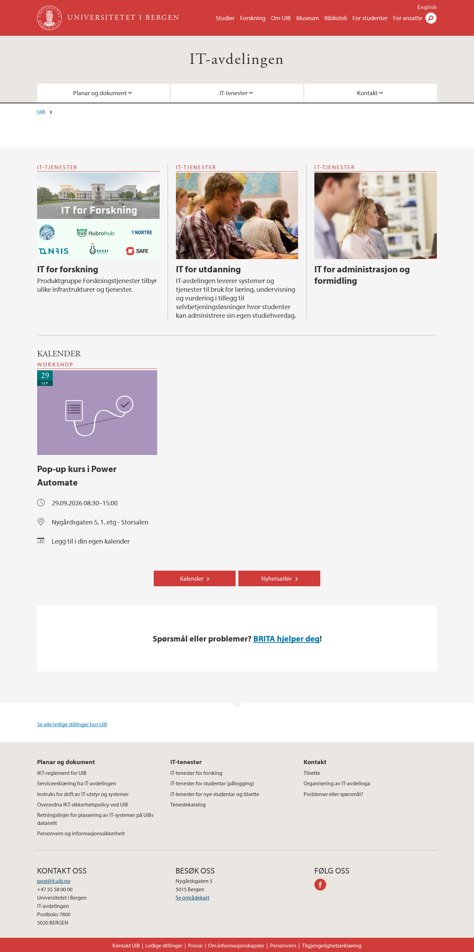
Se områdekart (192, 897)
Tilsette (312, 772)
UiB (41, 111)
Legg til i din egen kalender (91, 541)
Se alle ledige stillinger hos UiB (72, 724)
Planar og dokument (100, 93)
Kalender (191, 578)
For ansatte (407, 18)
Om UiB (281, 18)
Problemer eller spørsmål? (333, 793)
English (427, 6)
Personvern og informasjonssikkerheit (81, 833)
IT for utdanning (208, 269)
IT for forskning (67, 269)
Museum (307, 18)
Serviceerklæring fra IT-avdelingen (76, 783)
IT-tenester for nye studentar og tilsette (214, 793)
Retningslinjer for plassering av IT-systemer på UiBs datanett (95, 818)
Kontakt (367, 93)
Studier (225, 18)
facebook (322, 886)
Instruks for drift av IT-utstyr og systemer (83, 793)
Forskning (252, 18)
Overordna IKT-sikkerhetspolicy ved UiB (82, 804)
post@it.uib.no (53, 880)
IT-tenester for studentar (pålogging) (212, 783)
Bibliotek (335, 18)
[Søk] (431, 18)
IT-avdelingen (236, 59)
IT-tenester (233, 93)
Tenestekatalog (188, 804)
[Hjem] (50, 18)
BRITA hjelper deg (286, 638)
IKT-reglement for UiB (61, 772)
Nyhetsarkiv (276, 578)
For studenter (370, 18)
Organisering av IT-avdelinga (337, 783)
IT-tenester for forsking (196, 772)
